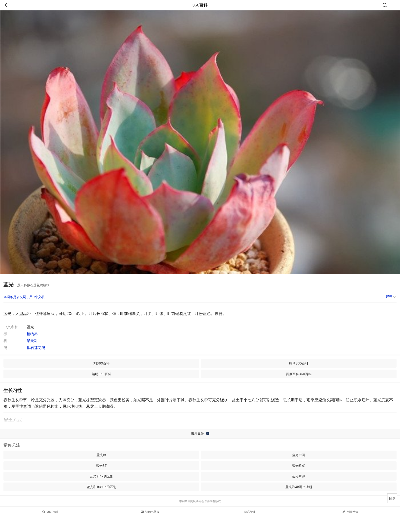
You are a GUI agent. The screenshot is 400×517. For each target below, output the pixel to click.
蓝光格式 (298, 465)
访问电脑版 (152, 512)
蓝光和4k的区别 (101, 476)
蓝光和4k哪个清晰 (298, 487)
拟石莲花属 (36, 347)
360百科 (200, 5)
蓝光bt (101, 455)
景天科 (32, 340)
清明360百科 (101, 374)
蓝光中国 (298, 455)
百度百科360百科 (299, 374)
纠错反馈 (352, 512)
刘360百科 (101, 363)
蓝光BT (101, 465)
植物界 (32, 333)
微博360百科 (298, 363)
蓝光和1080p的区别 (101, 487)
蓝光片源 (298, 476)
